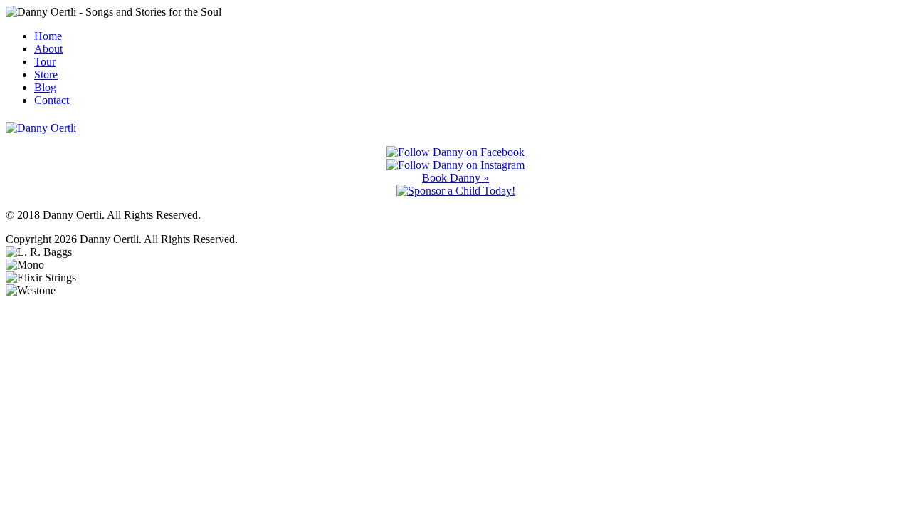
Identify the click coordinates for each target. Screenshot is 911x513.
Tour (45, 62)
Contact (51, 100)
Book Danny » (455, 178)
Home (48, 36)
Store (46, 74)
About (48, 49)
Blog (45, 87)
